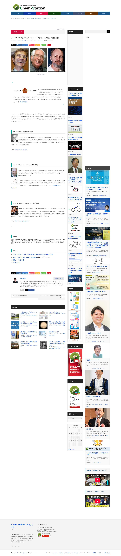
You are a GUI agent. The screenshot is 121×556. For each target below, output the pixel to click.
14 (77, 437)
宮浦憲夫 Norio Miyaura (74, 154)
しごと (54, 13)
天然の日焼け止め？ (54, 332)
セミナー (99, 223)
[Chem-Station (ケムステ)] (29, 7)
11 (71, 437)
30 (81, 443)
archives (94, 223)
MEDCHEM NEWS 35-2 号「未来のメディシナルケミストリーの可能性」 (97, 188)
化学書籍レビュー (100, 298)
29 (79, 443)
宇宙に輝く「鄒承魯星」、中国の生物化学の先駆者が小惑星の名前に (57, 343)
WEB (22, 289)
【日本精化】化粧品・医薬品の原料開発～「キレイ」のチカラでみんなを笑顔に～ (75, 181)
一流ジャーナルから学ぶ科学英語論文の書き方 (75, 94)
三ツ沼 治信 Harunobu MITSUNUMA (96, 429)
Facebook (31, 289)
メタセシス (29, 40)
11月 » (73, 449)
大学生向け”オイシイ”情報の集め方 (75, 121)
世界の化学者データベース (98, 341)
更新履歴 (67, 552)
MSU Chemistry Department (22, 221)
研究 (64, 325)
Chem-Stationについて (51, 552)
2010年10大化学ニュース (55, 312)
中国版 (99, 552)
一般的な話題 (95, 195)
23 (81, 440)
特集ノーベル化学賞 (18, 260)
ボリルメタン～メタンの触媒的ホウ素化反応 (75, 138)
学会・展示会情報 (27, 336)
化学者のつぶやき (103, 195)
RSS (19, 546)
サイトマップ (75, 552)
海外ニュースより (56, 348)
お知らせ (99, 462)
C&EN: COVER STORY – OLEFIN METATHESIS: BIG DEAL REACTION (33, 254)
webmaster (50, 40)
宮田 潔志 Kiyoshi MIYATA (94, 396)
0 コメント (40, 40)
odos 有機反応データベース (98, 272)
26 (73, 443)
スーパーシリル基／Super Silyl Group (97, 266)
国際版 (94, 552)
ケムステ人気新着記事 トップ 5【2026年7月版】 (97, 453)
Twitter (88, 552)
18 (71, 440)
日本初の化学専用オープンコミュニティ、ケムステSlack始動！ (75, 220)
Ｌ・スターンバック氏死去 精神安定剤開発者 (50, 296)
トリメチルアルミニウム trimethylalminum (74, 237)
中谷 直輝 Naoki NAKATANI (94, 333)
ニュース (42, 13)
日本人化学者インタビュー (98, 404)
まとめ (103, 13)
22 (79, 440)
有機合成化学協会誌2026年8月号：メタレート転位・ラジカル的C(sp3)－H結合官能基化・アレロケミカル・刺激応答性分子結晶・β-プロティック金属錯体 (97, 244)
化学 (27, 327)
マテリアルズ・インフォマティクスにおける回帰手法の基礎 (75, 270)
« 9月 (69, 449)
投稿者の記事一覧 (59, 278)
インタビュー (66, 13)
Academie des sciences (21, 149)
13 (75, 437)
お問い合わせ (107, 552)
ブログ (29, 13)
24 (69, 443)
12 (73, 437)
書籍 (91, 13)
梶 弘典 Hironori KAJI (93, 360)
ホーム (17, 13)
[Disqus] (38, 371)
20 (75, 440)
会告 (102, 223)
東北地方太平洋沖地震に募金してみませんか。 (75, 254)
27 (75, 443)
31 (69, 447)
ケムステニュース (21, 40)
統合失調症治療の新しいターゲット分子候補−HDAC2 (75, 198)
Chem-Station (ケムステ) (22, 525)
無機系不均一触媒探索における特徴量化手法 (97, 214)
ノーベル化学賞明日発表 (21, 295)
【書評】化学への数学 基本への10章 (96, 291)
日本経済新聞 (23, 102)
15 (79, 437)
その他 (93, 298)
